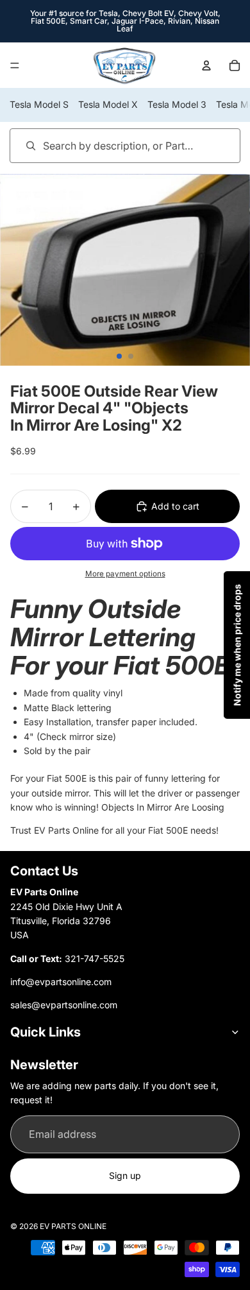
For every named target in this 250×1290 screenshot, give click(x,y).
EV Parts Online (73, 1226)
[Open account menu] (206, 65)
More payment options (125, 573)
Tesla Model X (108, 104)
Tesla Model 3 (176, 104)
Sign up (125, 1175)
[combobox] (106, 145)
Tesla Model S (39, 104)
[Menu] (14, 65)
